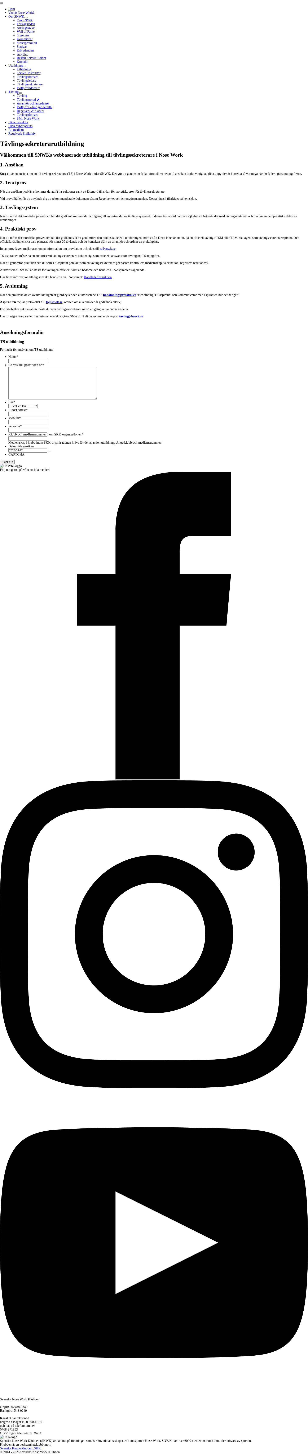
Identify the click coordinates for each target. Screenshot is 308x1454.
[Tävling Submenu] (20, 93)
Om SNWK (16, 16)
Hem (11, 9)
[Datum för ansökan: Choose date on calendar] (49, 451)
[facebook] (154, 778)
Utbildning (15, 65)
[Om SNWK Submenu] (26, 17)
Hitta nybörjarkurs (20, 126)
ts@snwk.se (107, 248)
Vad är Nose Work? (21, 12)
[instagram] (154, 1087)
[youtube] (154, 1395)
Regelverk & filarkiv (22, 133)
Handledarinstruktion (98, 277)
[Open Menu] (1, 3)
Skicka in (7, 462)
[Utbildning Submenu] (24, 66)
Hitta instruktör (18, 122)
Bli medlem (16, 129)
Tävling (13, 92)
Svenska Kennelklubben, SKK (20, 1448)
